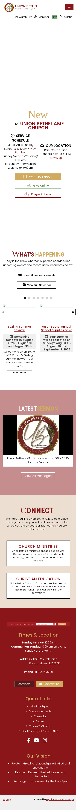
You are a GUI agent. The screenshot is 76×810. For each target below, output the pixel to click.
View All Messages (38, 476)
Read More (19, 372)
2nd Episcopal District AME (40, 731)
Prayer (40, 721)
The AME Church (40, 726)
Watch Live (25, 17)
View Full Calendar (39, 285)
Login (8, 799)
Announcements (40, 711)
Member (44, 17)
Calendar (40, 716)
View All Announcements (39, 275)
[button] (73, 312)
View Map (55, 158)
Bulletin (67, 17)
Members (24, 684)
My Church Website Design (60, 799)
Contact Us (51, 684)
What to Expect (40, 177)
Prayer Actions (40, 194)
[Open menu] (69, 7)
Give (54, 17)
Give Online (40, 185)
